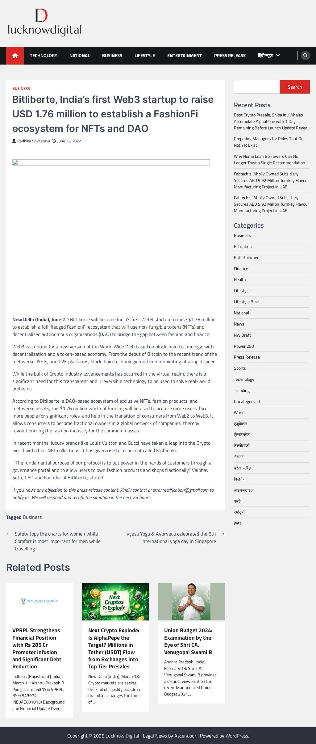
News (239, 324)
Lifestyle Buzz (246, 301)
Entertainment (184, 55)
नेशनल (239, 456)
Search (295, 86)
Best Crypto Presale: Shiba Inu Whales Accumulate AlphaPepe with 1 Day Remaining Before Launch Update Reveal (271, 121)
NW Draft (242, 335)
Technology (43, 55)
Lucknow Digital (122, 735)
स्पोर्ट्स (239, 512)
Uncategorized (247, 401)
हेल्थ (237, 523)
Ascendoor (185, 735)
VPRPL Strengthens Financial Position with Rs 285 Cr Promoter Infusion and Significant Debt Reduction (36, 648)
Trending (242, 390)
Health (240, 279)
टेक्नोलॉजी (242, 445)
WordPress (237, 735)
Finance (241, 268)
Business (112, 55)
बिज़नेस (239, 479)
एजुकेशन (240, 423)
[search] (305, 55)
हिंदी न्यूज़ (265, 55)
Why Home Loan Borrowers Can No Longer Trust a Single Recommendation (269, 159)
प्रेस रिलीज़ (242, 467)
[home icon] (15, 56)
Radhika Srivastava (33, 141)
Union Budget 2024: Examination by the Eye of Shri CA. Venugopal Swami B (188, 641)
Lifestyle (145, 55)
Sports (240, 368)
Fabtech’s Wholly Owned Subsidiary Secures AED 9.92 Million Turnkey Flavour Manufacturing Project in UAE (271, 180)
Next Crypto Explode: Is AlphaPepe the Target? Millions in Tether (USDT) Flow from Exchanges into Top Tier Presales (113, 648)
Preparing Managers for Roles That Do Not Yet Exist (268, 141)
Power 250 (244, 346)
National (79, 55)
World (239, 412)
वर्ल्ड (237, 501)
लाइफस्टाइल (243, 490)
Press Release (230, 55)
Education (243, 246)
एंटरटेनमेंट (242, 434)
